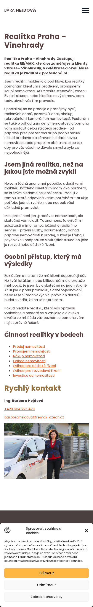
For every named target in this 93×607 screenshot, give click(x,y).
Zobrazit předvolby (47, 597)
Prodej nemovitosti (29, 346)
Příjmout (46, 573)
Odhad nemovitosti (29, 361)
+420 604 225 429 (19, 409)
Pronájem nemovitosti (31, 351)
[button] (86, 531)
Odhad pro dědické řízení (34, 365)
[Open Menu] (85, 10)
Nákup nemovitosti (29, 356)
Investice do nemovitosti (34, 375)
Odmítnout (46, 585)
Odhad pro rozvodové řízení (37, 370)
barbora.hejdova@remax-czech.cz (34, 417)
